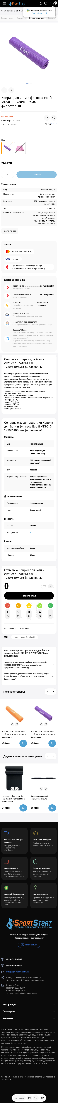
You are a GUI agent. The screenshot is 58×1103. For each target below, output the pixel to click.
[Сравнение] (42, 1098)
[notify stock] (23, 743)
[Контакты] (45, 4)
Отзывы (52, 18)
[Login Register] (50, 4)
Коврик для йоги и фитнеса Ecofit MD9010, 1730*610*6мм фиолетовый (43, 734)
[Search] (41, 4)
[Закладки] (36, 1098)
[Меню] (4, 4)
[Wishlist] (54, 118)
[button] (47, 691)
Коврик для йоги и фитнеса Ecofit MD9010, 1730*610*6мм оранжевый (14, 734)
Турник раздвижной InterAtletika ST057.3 (39, 797)
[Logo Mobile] (17, 3)
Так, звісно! (37, 13)
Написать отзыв (29, 596)
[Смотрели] (29, 1098)
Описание (21, 18)
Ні (46, 13)
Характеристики (36, 18)
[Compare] (47, 118)
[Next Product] (11, 90)
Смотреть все (10, 231)
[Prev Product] (4, 90)
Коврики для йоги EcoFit (24, 637)
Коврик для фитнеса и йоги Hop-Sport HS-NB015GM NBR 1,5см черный (13, 799)
